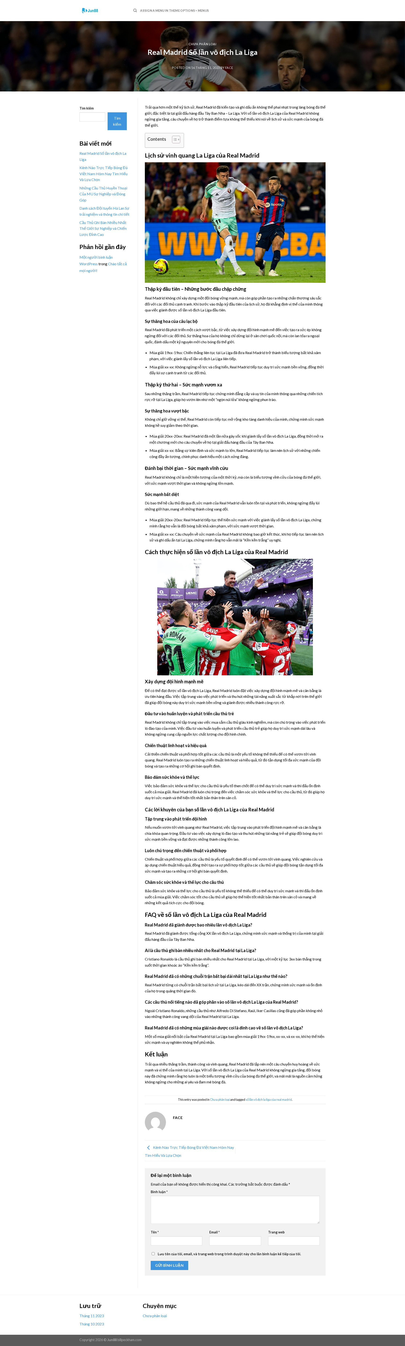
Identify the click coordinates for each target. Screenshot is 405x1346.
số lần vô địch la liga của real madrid (269, 1099)
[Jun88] (102, 10)
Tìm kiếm (86, 108)
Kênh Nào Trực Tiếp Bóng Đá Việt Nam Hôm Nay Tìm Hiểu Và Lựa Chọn (103, 173)
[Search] (135, 10)
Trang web (276, 1232)
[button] (174, 140)
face (229, 68)
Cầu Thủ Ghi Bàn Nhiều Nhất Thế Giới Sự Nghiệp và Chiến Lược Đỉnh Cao (103, 228)
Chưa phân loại (202, 44)
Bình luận (159, 1192)
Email (214, 1232)
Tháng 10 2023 (91, 1324)
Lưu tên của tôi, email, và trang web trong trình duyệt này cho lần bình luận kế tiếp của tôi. (229, 1254)
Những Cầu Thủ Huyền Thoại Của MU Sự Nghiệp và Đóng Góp (103, 194)
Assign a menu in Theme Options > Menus (174, 10)
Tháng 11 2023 (91, 1315)
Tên (155, 1232)
